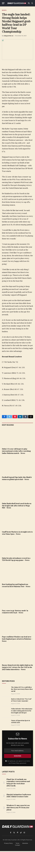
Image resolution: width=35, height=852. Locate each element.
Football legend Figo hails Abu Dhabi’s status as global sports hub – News (17, 478)
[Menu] (3, 3)
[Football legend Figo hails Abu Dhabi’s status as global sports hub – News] (17, 466)
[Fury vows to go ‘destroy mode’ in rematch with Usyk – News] (17, 599)
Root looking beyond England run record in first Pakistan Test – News (16, 585)
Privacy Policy (15, 763)
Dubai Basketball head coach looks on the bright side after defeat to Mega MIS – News (16, 506)
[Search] (29, 3)
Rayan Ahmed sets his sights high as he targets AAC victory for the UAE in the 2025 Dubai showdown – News (17, 667)
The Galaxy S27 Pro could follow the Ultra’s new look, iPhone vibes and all (22, 689)
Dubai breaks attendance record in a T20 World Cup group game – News (16, 559)
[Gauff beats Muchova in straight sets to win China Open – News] (17, 520)
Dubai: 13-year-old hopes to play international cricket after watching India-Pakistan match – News (16, 451)
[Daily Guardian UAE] (16, 3)
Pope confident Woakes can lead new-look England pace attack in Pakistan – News (17, 639)
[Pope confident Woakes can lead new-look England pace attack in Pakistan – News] (17, 625)
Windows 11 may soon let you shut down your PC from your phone (18, 807)
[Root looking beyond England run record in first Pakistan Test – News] (17, 573)
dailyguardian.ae (8, 35)
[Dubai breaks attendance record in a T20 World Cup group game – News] (17, 547)
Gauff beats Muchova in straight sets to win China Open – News (17, 533)
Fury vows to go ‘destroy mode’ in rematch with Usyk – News (15, 612)
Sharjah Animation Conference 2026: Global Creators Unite (19, 796)
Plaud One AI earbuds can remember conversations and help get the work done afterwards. (18, 782)
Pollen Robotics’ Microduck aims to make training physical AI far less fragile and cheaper (21, 711)
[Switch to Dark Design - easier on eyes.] (32, 3)
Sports (4, 10)
